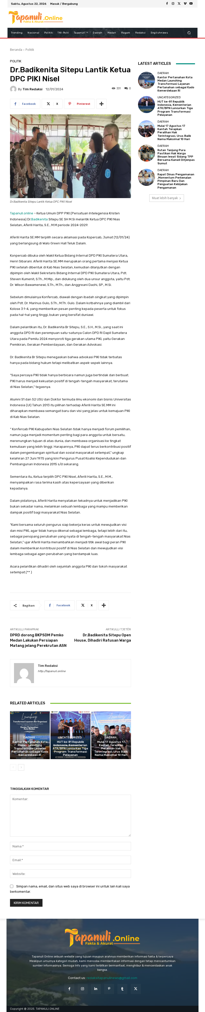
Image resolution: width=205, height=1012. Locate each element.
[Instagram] (173, 4)
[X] (179, 4)
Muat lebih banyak (165, 198)
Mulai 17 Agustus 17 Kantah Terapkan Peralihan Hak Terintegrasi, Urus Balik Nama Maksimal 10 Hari (111, 748)
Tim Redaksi (32, 89)
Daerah (29, 737)
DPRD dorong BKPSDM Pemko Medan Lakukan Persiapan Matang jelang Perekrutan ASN (38, 640)
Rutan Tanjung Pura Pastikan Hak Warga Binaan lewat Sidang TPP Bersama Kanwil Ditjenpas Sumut (176, 157)
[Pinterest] (109, 989)
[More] (101, 104)
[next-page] (21, 767)
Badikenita (39, 219)
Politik (30, 50)
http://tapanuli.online (52, 671)
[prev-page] (13, 767)
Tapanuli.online (21, 213)
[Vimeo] (185, 4)
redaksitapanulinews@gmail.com (111, 978)
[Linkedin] (96, 989)
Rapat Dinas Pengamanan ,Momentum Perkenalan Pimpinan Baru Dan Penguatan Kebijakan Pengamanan (176, 181)
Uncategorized (70, 737)
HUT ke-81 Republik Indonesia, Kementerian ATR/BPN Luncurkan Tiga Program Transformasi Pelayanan (70, 748)
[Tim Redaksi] (14, 89)
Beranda (16, 50)
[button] (189, 33)
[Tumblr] (122, 989)
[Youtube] (191, 4)
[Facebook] (167, 4)
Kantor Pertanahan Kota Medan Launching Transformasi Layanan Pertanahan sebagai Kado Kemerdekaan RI (30, 748)
